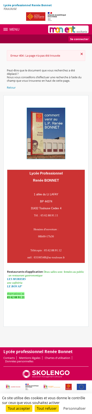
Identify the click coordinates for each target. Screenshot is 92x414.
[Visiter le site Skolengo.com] (46, 377)
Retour (11, 87)
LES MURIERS (16, 279)
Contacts (9, 358)
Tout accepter (19, 408)
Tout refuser (47, 408)
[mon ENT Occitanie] (68, 29)
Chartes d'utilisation (57, 358)
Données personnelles (19, 361)
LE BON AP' (14, 286)
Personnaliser (74, 408)
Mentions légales (29, 358)
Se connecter (79, 39)
